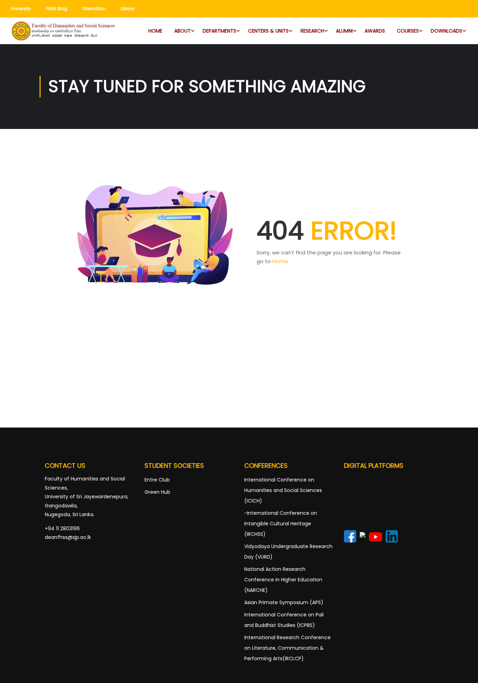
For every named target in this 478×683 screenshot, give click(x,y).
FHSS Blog (56, 9)
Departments (219, 30)
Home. (280, 261)
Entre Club (157, 479)
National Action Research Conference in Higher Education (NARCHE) (283, 580)
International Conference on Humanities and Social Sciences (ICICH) (283, 490)
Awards (375, 30)
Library (128, 9)
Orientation (94, 9)
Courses (408, 30)
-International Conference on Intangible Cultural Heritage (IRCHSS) (280, 524)
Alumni (344, 30)
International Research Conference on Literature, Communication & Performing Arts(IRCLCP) (287, 648)
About (182, 30)
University (20, 9)
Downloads (446, 30)
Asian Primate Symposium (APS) (283, 602)
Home (155, 30)
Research (312, 30)
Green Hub (157, 492)
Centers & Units (268, 30)
